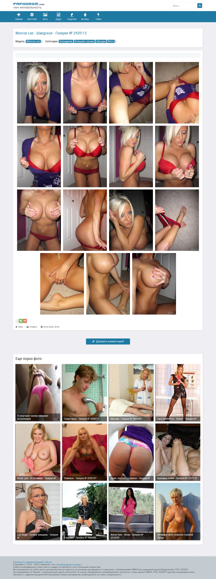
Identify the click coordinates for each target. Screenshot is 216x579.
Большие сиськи (84, 41)
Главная (18, 19)
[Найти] (199, 5)
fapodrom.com (29, 5)
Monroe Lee (33, 41)
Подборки (71, 19)
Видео (58, 19)
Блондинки (65, 41)
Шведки (101, 41)
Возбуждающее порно (68, 564)
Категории (32, 19)
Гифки (98, 19)
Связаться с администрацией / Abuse (32, 562)
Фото (45, 19)
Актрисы (85, 19)
